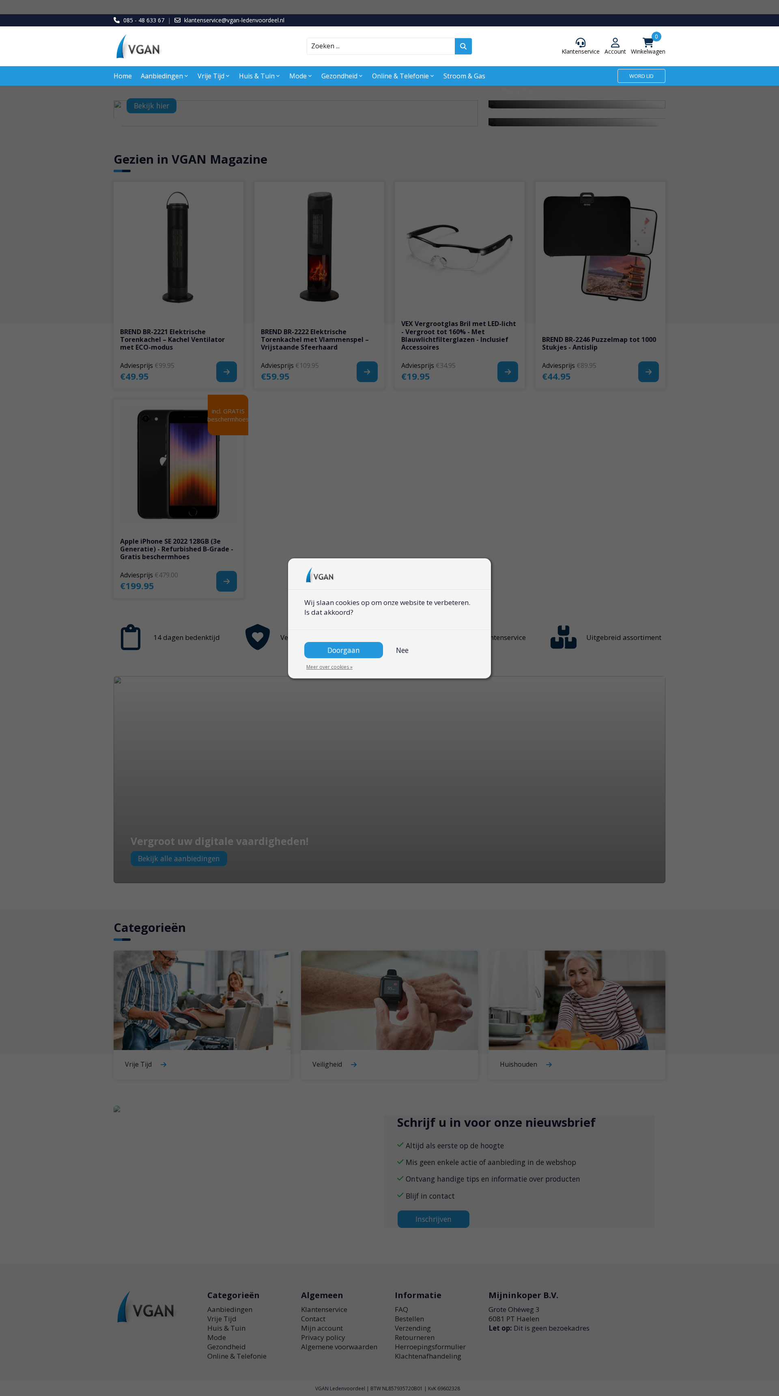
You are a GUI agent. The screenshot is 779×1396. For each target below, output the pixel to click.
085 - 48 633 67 (143, 20)
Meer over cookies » (329, 666)
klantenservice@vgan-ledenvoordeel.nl (234, 20)
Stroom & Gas (464, 75)
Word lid (641, 76)
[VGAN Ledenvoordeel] (183, 46)
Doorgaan (343, 650)
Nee (402, 650)
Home (123, 75)
